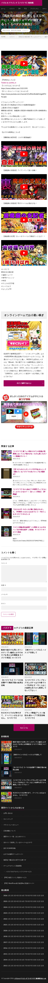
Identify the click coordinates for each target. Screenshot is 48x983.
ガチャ (44, 8)
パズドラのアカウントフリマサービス (19, 871)
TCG (25, 8)
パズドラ (12, 8)
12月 (42, 901)
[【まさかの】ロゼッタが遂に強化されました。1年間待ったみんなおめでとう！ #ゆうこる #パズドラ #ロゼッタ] (6, 513)
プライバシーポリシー (11, 825)
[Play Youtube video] (24, 63)
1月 (9, 895)
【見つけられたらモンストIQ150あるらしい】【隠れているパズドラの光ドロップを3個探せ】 (30, 472)
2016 (5, 948)
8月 (28, 895)
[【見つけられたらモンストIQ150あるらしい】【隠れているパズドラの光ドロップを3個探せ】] (6, 473)
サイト (3, 603)
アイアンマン (34, 8)
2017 (5, 942)
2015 (5, 954)
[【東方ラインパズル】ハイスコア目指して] (6, 759)
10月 (34, 901)
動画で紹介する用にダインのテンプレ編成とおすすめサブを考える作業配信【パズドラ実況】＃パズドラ (12, 654)
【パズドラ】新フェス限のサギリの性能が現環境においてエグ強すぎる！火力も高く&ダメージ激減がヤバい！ (30, 454)
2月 (12, 895)
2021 (5, 925)
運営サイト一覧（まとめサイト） (14, 836)
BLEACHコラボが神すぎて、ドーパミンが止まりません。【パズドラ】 (12, 715)
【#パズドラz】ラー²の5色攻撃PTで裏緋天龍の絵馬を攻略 (12, 682)
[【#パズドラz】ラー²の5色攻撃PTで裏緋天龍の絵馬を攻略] (6, 771)
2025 (5, 901)
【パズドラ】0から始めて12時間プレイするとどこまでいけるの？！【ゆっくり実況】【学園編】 (30, 492)
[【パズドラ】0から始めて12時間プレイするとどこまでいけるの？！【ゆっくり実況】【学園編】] (6, 493)
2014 (5, 960)
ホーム (3, 8)
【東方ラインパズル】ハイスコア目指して (35, 651)
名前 (3, 585)
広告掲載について (9, 831)
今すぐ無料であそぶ (24, 383)
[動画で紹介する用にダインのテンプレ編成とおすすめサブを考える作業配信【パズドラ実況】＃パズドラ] (6, 746)
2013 (5, 966)
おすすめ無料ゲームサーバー (13, 854)
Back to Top (24, 728)
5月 (20, 895)
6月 (23, 895)
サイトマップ (8, 819)
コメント (4, 563)
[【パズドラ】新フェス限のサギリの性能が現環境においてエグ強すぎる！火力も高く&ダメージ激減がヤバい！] (6, 455)
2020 (5, 931)
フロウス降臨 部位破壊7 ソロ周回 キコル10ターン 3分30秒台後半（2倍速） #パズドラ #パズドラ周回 (29, 530)
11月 (38, 901)
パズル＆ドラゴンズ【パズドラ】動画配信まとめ (30, 978)
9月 (31, 901)
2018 (5, 936)
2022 (5, 919)
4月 (17, 895)
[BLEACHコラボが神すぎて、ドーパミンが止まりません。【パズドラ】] (6, 797)
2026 (5, 895)
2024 (5, 907)
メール (4, 594)
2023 (5, 913)
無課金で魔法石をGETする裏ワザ (14, 860)
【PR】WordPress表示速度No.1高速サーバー (18, 883)
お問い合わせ (8, 813)
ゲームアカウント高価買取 (12, 866)
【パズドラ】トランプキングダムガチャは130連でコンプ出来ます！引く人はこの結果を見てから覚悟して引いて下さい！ (35, 685)
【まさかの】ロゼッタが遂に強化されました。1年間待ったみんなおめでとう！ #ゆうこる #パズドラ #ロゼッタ (29, 512)
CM (19, 8)
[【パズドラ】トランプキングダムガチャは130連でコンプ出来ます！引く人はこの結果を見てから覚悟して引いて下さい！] (6, 784)
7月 (26, 895)
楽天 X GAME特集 (9, 848)
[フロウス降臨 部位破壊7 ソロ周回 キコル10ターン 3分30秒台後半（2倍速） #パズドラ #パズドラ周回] (6, 531)
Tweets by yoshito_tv (8, 83)
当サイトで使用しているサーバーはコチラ (17, 842)
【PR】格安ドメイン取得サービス (15, 877)
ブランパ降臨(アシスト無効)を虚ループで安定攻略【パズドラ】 (35, 715)
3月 (15, 895)
